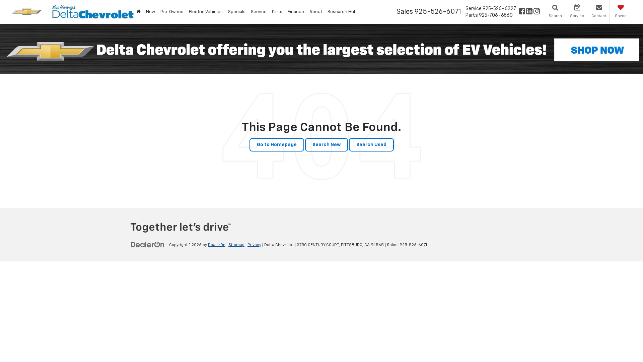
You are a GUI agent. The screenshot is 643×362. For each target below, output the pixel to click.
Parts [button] (277, 12)
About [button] (315, 12)
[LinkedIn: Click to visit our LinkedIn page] (529, 12)
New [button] (150, 12)
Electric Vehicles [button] (206, 12)
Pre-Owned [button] (172, 12)
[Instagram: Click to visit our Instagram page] (536, 12)
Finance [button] (296, 12)
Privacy (254, 245)
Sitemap (236, 245)
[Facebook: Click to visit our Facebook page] (522, 12)
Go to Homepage (277, 144)
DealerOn (216, 245)
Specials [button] (236, 12)
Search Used (371, 144)
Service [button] (259, 12)
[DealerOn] (148, 244)
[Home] (138, 12)
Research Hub (342, 12)
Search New (326, 144)
